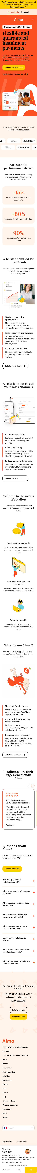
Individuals (25, 12)
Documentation (8, 1072)
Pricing (5, 1084)
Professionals (13, 12)
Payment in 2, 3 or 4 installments (15, 1047)
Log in (4, 1113)
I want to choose (18, 1170)
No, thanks (6, 1170)
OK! (30, 1170)
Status (5, 1093)
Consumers (6, 1068)
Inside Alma (6, 1080)
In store (5, 1064)
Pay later (6, 1051)
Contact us (6, 1109)
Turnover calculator (10, 1105)
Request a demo (8, 1101)
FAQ (4, 1097)
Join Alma (6, 1076)
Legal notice (7, 1142)
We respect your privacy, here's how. (12, 1162)
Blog (4, 1088)
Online (4, 1060)
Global (5, 1117)
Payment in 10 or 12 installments (15, 1055)
